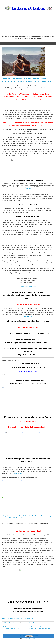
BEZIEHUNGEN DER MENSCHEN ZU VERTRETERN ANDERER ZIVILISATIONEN (19, 616)
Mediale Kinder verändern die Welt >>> (28, 611)
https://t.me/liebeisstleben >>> (28, 371)
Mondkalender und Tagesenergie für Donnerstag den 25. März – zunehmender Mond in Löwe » (30, 628)
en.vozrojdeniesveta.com (28, 287)
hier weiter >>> (28, 188)
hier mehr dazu (11, 525)
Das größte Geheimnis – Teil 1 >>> (28, 601)
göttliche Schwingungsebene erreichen (11, 618)
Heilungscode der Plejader (28, 304)
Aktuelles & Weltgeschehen (10, 622)
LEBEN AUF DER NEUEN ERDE (28, 618)
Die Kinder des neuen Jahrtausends (28, 609)
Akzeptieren (29, 636)
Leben (18, 622)
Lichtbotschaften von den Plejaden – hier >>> (28, 321)
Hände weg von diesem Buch (28, 531)
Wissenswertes (38, 622)
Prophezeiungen (24, 622)
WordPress (27, 638)
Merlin (34, 638)
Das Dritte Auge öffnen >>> (28, 327)
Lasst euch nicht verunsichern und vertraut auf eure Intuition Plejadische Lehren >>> (28, 352)
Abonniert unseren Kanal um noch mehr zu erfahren (27, 367)
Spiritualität (31, 622)
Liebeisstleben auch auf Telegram (28, 364)
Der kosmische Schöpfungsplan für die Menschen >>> (28, 333)
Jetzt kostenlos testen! (28, 421)
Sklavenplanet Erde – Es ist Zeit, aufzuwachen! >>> (28, 427)
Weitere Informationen (44, 634)
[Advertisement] (28, 24)
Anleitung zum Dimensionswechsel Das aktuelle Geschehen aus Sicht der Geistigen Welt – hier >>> (28, 295)
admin (19, 84)
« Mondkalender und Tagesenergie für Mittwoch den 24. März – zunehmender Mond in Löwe (25, 627)
